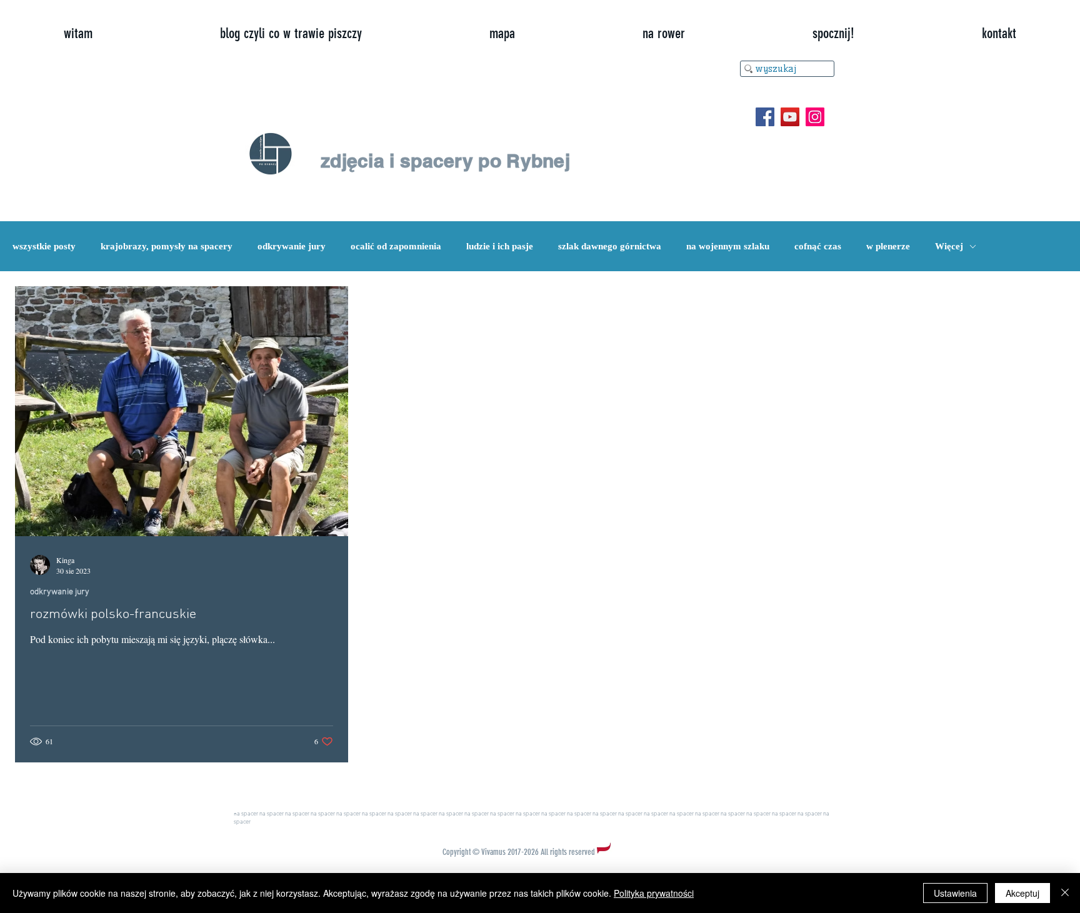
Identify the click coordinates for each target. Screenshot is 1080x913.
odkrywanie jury (292, 246)
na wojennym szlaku (727, 246)
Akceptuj (1022, 893)
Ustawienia (955, 893)
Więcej (949, 246)
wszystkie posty (44, 246)
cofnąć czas (817, 246)
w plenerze (888, 246)
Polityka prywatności (654, 893)
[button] (833, 33)
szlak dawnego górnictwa (609, 246)
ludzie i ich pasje (499, 246)
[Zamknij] (1065, 893)
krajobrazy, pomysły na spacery (166, 246)
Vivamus (493, 852)
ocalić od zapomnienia (396, 246)
